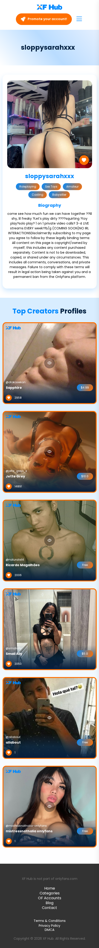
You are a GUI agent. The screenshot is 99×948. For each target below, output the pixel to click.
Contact (49, 907)
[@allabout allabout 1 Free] (49, 717)
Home (49, 888)
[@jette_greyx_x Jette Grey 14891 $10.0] (49, 451)
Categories (50, 893)
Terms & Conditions (50, 920)
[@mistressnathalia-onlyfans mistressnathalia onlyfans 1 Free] (49, 806)
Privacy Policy (49, 925)
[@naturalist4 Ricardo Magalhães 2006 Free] (49, 540)
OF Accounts (49, 898)
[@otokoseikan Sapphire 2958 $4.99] (49, 363)
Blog (49, 902)
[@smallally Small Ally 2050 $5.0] (49, 629)
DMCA (49, 930)
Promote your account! (47, 19)
